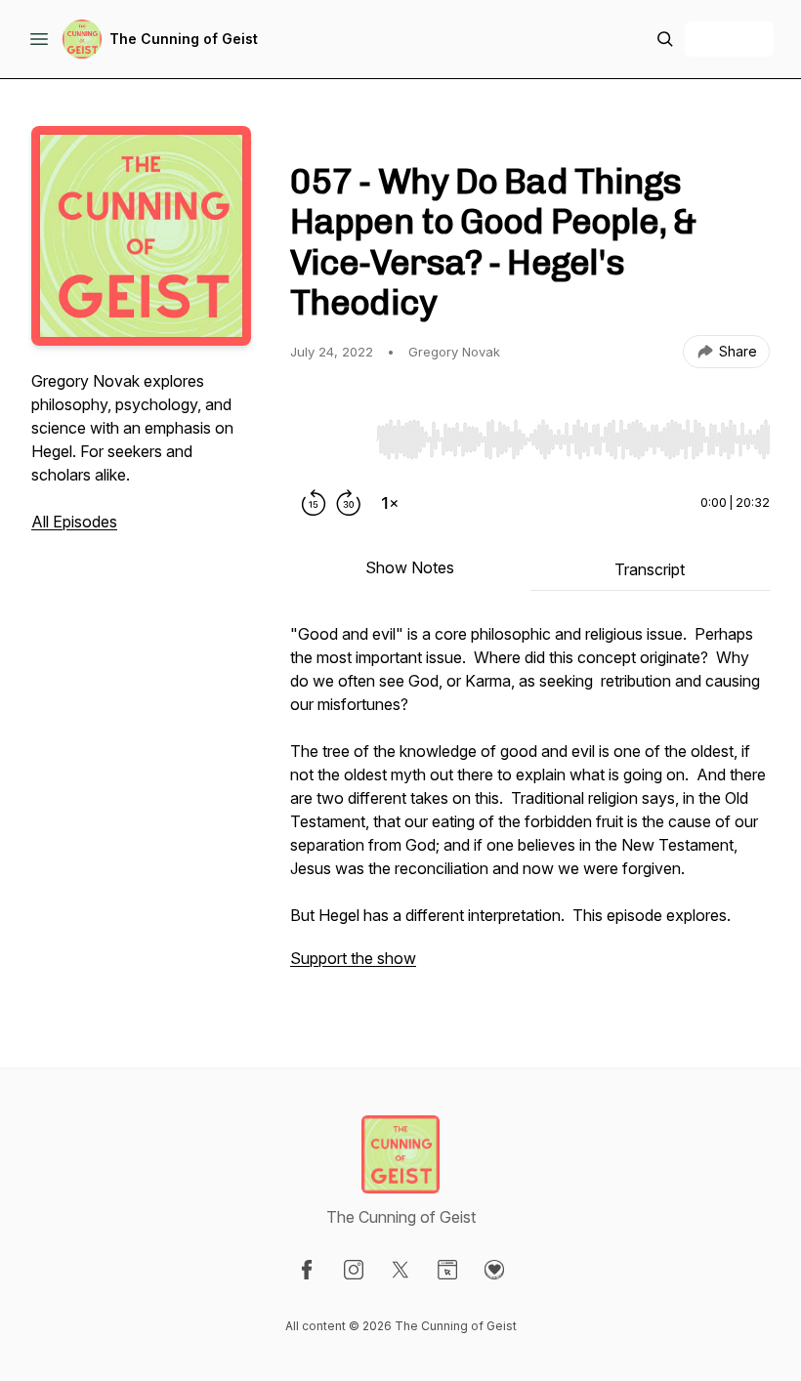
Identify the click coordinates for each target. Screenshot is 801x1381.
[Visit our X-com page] (400, 1269)
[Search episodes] (665, 39)
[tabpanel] (530, 805)
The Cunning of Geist (183, 38)
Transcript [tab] (649, 569)
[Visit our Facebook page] (306, 1269)
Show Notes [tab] (409, 567)
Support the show (353, 958)
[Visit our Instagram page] (353, 1269)
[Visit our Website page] (447, 1269)
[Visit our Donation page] (494, 1269)
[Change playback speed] (389, 503)
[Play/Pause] (329, 438)
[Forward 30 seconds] (348, 503)
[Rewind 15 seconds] (313, 503)
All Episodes (74, 521)
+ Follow (729, 38)
